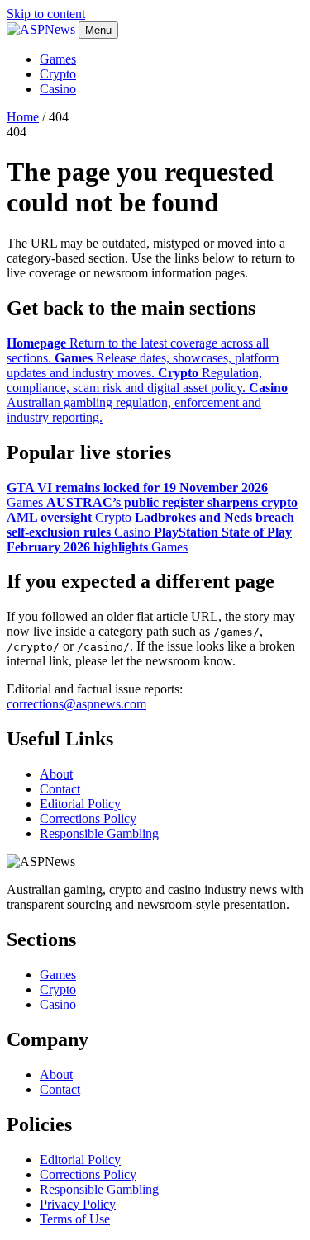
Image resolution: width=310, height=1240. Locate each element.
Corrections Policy (88, 819)
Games (58, 59)
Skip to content (46, 14)
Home (23, 117)
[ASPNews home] (43, 29)
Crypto (58, 74)
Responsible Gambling (99, 833)
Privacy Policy (78, 1204)
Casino (58, 89)
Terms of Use (75, 1219)
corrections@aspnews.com (76, 704)
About (56, 774)
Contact (60, 789)
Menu (98, 30)
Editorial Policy (80, 804)
